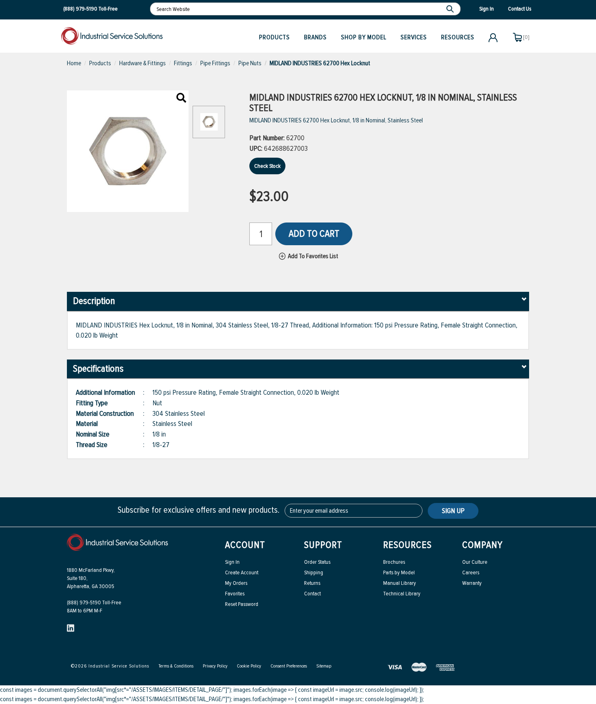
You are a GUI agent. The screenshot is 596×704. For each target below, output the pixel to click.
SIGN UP (453, 510)
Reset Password (241, 604)
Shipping (313, 572)
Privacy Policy (215, 666)
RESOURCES (407, 545)
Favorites (234, 593)
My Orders (236, 583)
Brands (315, 37)
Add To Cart (314, 234)
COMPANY (482, 545)
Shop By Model (363, 37)
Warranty (472, 583)
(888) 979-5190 (80, 8)
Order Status (317, 561)
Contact (312, 593)
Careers (470, 572)
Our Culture (474, 561)
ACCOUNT (245, 545)
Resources (457, 37)
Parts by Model (399, 572)
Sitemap (323, 666)
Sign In (232, 561)
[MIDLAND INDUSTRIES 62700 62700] (181, 98)
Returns (312, 583)
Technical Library (401, 593)
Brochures (394, 561)
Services (414, 37)
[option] (209, 126)
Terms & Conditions (176, 666)
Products (274, 37)
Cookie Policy (249, 666)
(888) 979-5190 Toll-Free (94, 602)
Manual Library (399, 583)
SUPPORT (323, 545)
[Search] (451, 8)
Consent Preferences (288, 666)
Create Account (241, 572)
